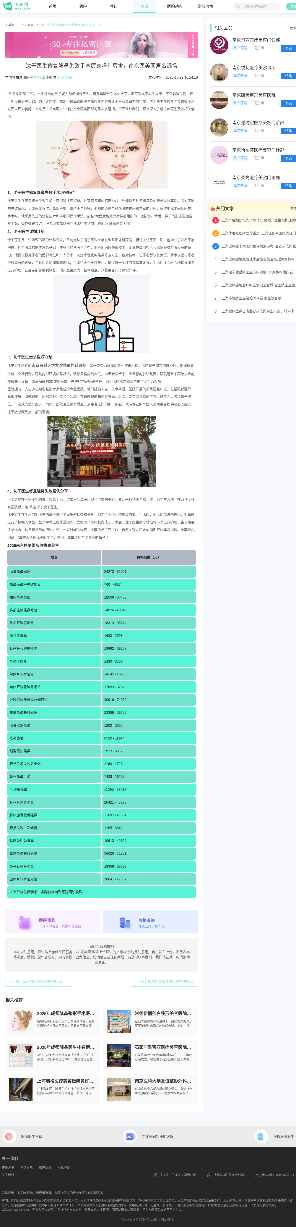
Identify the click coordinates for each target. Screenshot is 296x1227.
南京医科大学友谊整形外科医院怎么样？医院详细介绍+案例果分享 (164, 1081)
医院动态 (175, 6)
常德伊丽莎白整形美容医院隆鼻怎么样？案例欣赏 (164, 1013)
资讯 (144, 6)
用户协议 (45, 1167)
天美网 (9, 25)
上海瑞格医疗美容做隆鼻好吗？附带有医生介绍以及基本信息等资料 (66, 1081)
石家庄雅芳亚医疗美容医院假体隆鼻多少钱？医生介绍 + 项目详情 (164, 1047)
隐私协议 (64, 1167)
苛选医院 (26, 1167)
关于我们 (8, 1175)
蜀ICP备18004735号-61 (278, 1175)
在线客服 (8, 1167)
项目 (114, 6)
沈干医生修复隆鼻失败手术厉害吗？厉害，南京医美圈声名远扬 (73, 25)
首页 (53, 6)
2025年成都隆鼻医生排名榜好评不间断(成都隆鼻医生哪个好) (66, 1047)
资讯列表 (27, 25)
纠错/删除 (65, 77)
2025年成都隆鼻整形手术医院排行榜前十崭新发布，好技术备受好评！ (66, 1013)
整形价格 (205, 6)
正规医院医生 (283, 1136)
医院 (83, 6)
